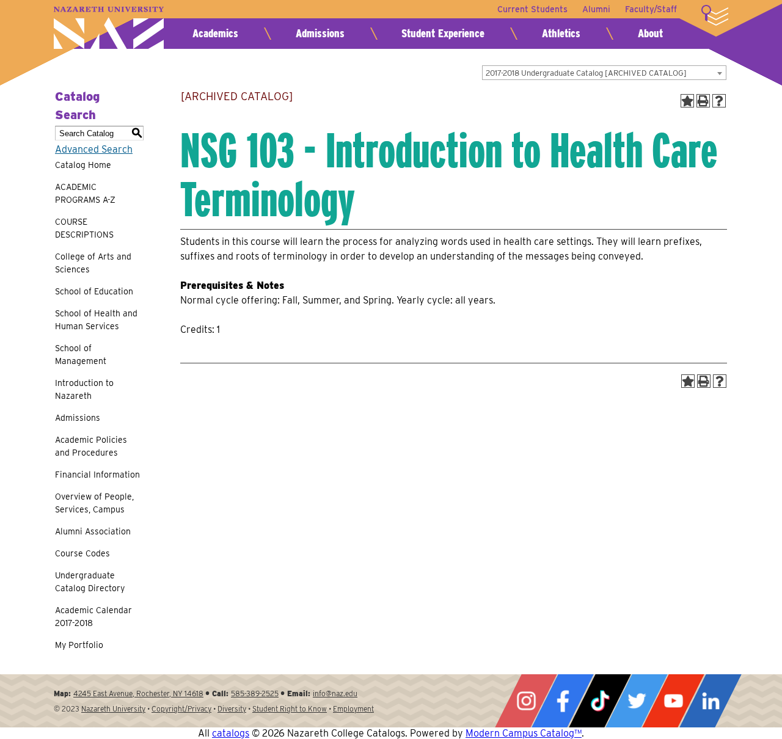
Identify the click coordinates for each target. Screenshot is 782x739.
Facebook (563, 700)
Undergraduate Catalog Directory (90, 581)
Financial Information (97, 474)
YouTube (673, 700)
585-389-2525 (255, 693)
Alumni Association (93, 531)
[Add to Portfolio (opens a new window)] (687, 100)
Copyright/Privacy (181, 708)
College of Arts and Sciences (93, 263)
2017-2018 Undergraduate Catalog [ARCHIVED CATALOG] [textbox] (586, 73)
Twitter (637, 700)
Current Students (532, 9)
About (650, 33)
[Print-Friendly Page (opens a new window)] (703, 100)
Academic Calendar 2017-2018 (93, 616)
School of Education (94, 291)
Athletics (561, 33)
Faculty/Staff (651, 9)
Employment (353, 708)
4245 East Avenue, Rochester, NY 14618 (138, 693)
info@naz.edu (335, 693)
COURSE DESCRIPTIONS (84, 228)
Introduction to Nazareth (84, 389)
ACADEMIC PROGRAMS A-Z (85, 193)
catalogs (230, 733)
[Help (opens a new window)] (719, 100)
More (714, 15)
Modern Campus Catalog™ (524, 733)
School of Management (80, 354)
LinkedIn (710, 700)
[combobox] (604, 72)
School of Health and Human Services (96, 319)
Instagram (526, 700)
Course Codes (82, 553)
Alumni (596, 9)
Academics (215, 33)
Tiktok (600, 700)
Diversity (231, 708)
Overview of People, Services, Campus (94, 503)
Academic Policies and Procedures (91, 446)
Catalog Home (83, 165)
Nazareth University (109, 28)
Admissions (320, 33)
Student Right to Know (289, 708)
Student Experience (442, 33)
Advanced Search (94, 149)
